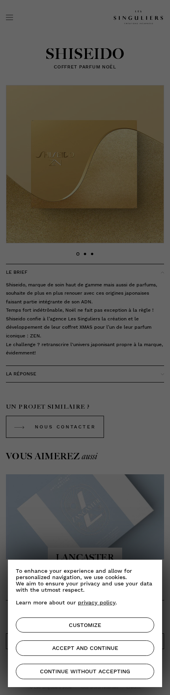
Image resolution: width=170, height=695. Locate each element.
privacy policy (96, 602)
